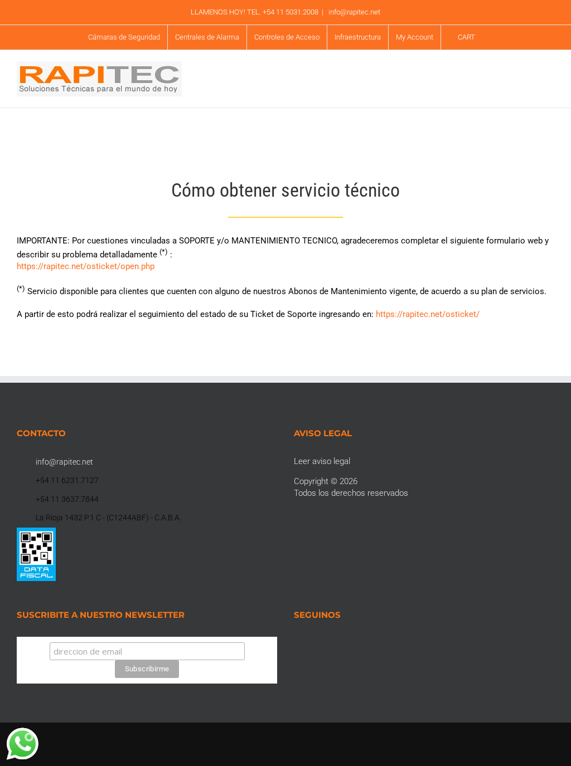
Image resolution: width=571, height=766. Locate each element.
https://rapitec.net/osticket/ (428, 314)
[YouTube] (327, 642)
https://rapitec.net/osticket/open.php (85, 266)
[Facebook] (297, 642)
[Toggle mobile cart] (529, 81)
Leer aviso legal (322, 461)
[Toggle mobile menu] (549, 81)
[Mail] (357, 642)
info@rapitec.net (353, 12)
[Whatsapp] (342, 642)
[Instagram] (312, 642)
